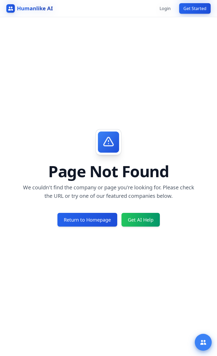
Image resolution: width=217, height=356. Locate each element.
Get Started (194, 8)
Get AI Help (140, 220)
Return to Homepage (87, 220)
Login (165, 8)
